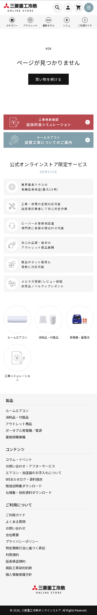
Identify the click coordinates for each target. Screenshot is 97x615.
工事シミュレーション (17, 378)
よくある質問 (15, 521)
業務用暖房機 (15, 437)
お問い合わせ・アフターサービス (30, 466)
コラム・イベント (19, 459)
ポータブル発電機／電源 (24, 430)
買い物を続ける (48, 79)
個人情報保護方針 (19, 574)
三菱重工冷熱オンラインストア (41, 610)
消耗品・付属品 (48, 337)
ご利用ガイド (15, 515)
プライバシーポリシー (22, 541)
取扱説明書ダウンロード (24, 486)
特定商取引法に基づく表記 (25, 548)
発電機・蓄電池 (79, 337)
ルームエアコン (17, 337)
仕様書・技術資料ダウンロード (29, 492)
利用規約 (12, 554)
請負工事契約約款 (19, 567)
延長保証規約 (15, 561)
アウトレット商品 (19, 423)
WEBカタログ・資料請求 (24, 479)
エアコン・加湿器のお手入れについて (34, 472)
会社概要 (12, 534)
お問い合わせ (15, 528)
